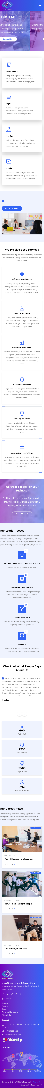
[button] (14, 48)
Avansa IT (36, 1082)
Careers (4, 1009)
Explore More (24, 39)
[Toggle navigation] (40, 5)
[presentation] (19, 714)
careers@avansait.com (13, 1034)
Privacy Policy (7, 1015)
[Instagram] (16, 994)
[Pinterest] (20, 994)
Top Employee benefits (16, 948)
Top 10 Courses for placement (19, 859)
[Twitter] (11, 994)
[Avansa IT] (7, 6)
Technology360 (36, 1085)
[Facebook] (3, 994)
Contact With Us (11, 208)
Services (5, 1003)
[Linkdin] (7, 994)
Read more (9, 864)
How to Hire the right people (18, 904)
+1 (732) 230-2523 (11, 1031)
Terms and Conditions (10, 1012)
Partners (5, 1006)
